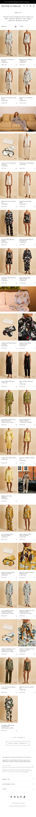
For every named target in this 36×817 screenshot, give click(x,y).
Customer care (8, 784)
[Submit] (32, 765)
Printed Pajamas (18, 308)
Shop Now (18, 128)
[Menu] (34, 6)
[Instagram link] (15, 797)
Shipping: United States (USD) (17, 806)
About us (6, 779)
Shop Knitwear (27, 490)
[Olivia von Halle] (11, 6)
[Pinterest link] (21, 797)
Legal (4, 789)
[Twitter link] (18, 797)
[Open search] (24, 6)
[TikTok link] (24, 797)
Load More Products (18, 743)
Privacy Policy (25, 771)
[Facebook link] (11, 797)
